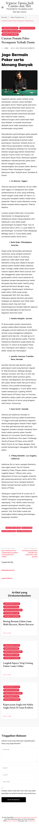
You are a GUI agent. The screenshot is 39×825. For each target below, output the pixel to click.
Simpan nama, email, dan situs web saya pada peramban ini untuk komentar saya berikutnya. (19, 792)
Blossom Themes (11, 821)
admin (6, 48)
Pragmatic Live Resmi (10, 34)
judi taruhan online (24, 531)
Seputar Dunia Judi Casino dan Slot (20, 4)
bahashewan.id (8, 570)
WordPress (31, 821)
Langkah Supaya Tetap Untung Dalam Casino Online (18, 664)
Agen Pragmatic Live (10, 28)
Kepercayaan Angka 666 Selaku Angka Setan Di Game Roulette (18, 706)
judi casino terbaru (13, 527)
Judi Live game (27, 527)
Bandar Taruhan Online (11, 31)
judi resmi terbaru (8, 531)
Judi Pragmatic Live (11, 613)
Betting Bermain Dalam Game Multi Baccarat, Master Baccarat (18, 623)
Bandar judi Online (27, 28)
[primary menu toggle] (3, 7)
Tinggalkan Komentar (27, 48)
